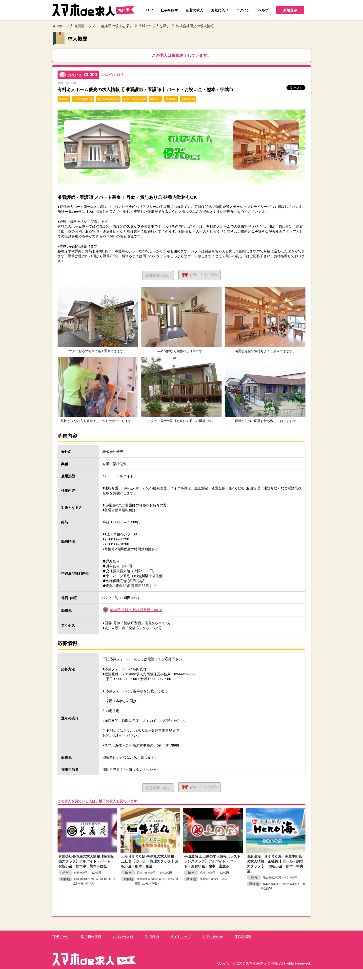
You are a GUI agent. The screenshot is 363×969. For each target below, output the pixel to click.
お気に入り (203, 274)
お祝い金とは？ (112, 74)
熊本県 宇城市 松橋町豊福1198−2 (136, 609)
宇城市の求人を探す (154, 25)
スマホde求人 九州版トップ (73, 25)
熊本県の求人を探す (116, 25)
